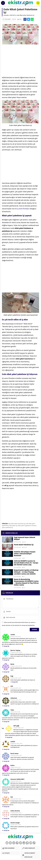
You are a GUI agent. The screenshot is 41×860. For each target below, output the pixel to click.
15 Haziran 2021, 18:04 (16, 652)
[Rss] (34, 842)
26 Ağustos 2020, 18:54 (16, 743)
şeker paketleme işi (7, 527)
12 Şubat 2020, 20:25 (15, 812)
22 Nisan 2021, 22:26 (15, 678)
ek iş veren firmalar (22, 209)
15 (15, 19)
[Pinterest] (23, 842)
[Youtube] (20, 842)
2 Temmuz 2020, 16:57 (16, 755)
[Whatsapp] (27, 842)
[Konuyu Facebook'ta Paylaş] (24, 19)
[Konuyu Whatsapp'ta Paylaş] (32, 19)
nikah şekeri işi (13, 525)
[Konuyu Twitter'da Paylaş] (28, 19)
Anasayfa (6, 15)
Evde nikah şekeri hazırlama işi (16, 523)
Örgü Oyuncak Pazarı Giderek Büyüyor (24, 538)
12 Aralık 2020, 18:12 (15, 688)
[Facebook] (7, 842)
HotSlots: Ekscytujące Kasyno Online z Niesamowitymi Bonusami (24, 553)
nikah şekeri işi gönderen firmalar (27, 525)
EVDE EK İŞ (13, 15)
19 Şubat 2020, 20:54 (15, 781)
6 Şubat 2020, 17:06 (15, 824)
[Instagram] (13, 842)
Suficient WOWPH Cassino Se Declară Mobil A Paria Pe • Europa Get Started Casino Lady (26, 563)
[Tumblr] (30, 842)
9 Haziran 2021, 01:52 (15, 666)
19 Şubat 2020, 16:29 (15, 799)
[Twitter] (10, 842)
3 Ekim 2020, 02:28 (15, 712)
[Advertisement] (20, 60)
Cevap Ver (6, 646)
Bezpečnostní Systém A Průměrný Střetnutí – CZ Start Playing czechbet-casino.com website (26, 572)
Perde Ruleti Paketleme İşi (24, 545)
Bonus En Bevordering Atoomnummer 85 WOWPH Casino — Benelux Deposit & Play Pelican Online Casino (26, 582)
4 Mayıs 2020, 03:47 (15, 767)
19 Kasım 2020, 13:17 (15, 700)
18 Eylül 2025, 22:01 (15, 636)
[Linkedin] (17, 842)
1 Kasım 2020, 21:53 (18, 727)
